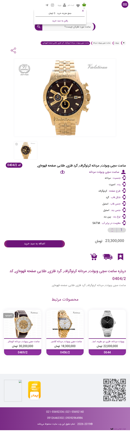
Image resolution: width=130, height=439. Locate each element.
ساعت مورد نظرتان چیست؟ (77, 27)
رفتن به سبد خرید (60, 21)
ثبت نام (71, 5)
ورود (59, 5)
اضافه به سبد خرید (34, 243)
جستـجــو (38, 27)
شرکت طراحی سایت (119, 429)
